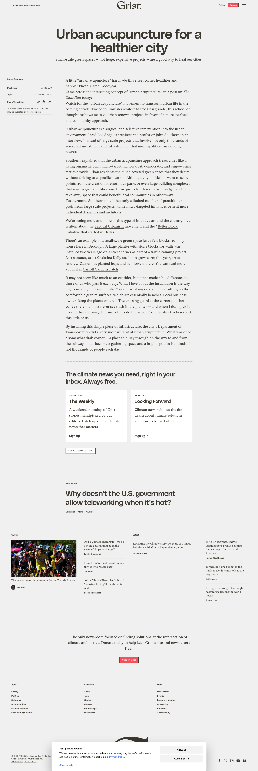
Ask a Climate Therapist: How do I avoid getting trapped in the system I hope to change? (104, 545)
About (87, 691)
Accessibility (163, 712)
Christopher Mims (74, 511)
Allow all (181, 750)
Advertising (162, 704)
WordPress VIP (35, 759)
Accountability (18, 704)
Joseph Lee (211, 600)
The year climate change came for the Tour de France (43, 580)
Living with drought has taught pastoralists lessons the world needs (225, 591)
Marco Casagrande (151, 109)
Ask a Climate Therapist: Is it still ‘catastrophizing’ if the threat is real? (104, 584)
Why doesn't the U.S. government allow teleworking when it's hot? (120, 498)
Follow (222, 5)
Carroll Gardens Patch (100, 269)
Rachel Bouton (140, 553)
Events (160, 696)
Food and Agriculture (21, 712)
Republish (162, 708)
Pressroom (89, 712)
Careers (88, 704)
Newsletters (163, 691)
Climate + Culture (44, 94)
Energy (14, 691)
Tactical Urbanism (109, 226)
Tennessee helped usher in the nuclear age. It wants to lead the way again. (225, 570)
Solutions (16, 700)
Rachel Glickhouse (215, 558)
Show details (66, 765)
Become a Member (166, 700)
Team (86, 696)
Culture (90, 511)
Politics (15, 696)
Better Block (168, 226)
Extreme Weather (19, 708)
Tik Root (21, 587)
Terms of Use (17, 761)
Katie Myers (211, 579)
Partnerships (90, 708)
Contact (88, 700)
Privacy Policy (30, 761)
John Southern (167, 135)
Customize (179, 758)
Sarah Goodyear (15, 79)
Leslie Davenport (92, 554)
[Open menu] (244, 5)
